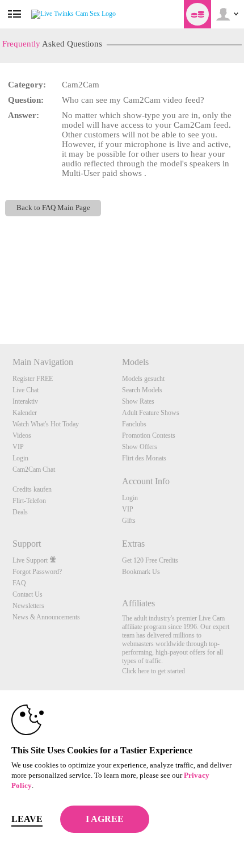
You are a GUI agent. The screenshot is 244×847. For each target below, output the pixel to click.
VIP (18, 447)
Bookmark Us (141, 572)
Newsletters (28, 606)
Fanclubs (134, 424)
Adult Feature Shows (150, 413)
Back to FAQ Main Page (53, 208)
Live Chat (25, 390)
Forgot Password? (37, 572)
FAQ (19, 583)
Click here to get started (153, 671)
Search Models (142, 390)
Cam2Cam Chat (33, 469)
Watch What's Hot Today (45, 424)
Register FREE (32, 379)
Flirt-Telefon (29, 501)
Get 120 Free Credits (150, 560)
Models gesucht (143, 379)
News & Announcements (46, 617)
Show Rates (138, 401)
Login (20, 458)
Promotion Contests (148, 435)
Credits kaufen (32, 489)
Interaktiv (25, 401)
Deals (20, 512)
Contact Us (27, 594)
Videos (21, 435)
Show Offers (139, 447)
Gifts (129, 521)
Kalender (24, 413)
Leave (27, 819)
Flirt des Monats (144, 458)
